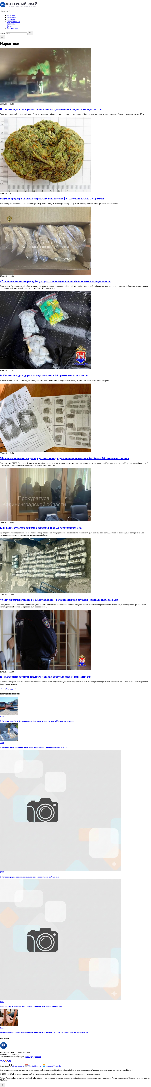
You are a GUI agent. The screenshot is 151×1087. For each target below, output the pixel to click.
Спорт (9, 26)
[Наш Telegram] (3, 1061)
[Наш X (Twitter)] (8, 1061)
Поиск (2, 34)
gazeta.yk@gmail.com (33, 1057)
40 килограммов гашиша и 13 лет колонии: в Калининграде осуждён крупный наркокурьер (59, 599)
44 (12, 689)
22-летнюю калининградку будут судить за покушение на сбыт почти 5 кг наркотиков (55, 281)
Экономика (11, 17)
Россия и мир (12, 28)
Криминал (11, 24)
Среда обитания (13, 22)
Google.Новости (34, 1066)
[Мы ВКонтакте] (1, 1061)
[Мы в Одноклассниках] (6, 1061)
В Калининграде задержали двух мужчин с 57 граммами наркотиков (44, 375)
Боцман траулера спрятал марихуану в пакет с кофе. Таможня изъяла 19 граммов (52, 198)
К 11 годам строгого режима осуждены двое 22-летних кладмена (41, 527)
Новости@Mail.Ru (53, 1066)
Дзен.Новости (18, 1066)
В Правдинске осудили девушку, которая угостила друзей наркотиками (45, 676)
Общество (11, 20)
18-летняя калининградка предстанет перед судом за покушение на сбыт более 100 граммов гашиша (64, 458)
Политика (11, 15)
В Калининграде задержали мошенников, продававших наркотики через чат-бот (52, 109)
